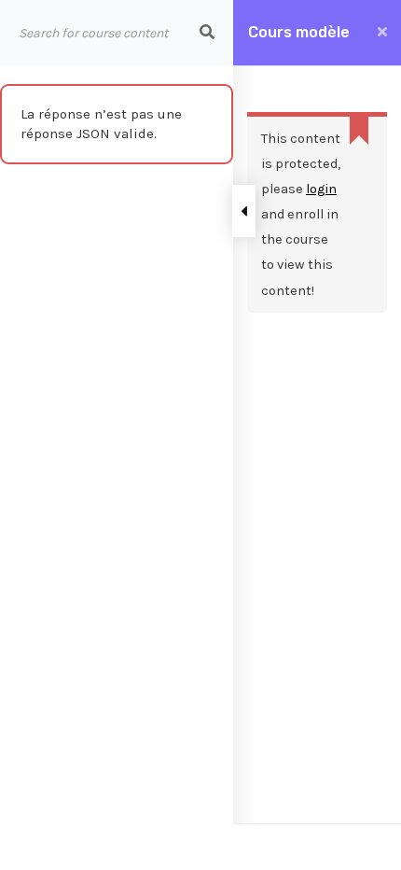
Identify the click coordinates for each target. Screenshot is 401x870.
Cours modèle (299, 32)
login (321, 189)
